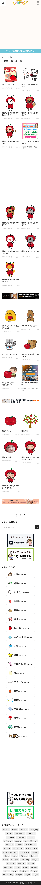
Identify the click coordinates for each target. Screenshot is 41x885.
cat (9, 833)
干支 (31, 863)
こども (8, 841)
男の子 (23, 871)
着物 (19, 875)
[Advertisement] (20, 27)
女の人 (14, 860)
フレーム (24, 852)
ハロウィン (18, 848)
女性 (35, 860)
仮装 (35, 852)
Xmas (31, 833)
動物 (24, 856)
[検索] (37, 527)
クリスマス (30, 845)
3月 (6, 830)
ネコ (7, 848)
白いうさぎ (8, 875)
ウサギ (9, 845)
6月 (14, 830)
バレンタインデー (10, 852)
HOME (5, 57)
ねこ (18, 841)
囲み (33, 856)
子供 (21, 863)
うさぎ (10, 837)
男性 (34, 871)
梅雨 (34, 867)
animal (34, 830)
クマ (19, 845)
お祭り (21, 837)
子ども (11, 863)
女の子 (25, 860)
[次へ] (24, 514)
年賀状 (8, 867)
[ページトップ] (37, 881)
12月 (24, 830)
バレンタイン (31, 848)
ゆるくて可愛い (31, 841)
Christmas (19, 833)
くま (31, 837)
